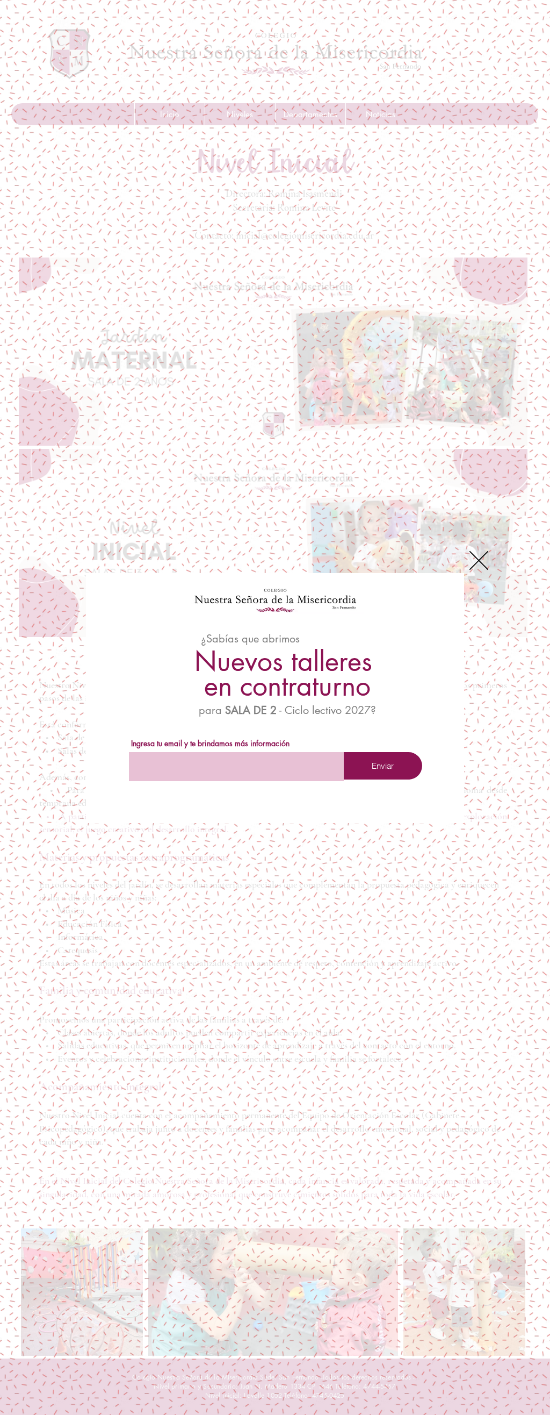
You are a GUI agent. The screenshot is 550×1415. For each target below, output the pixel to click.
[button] (478, 560)
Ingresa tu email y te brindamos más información (210, 743)
